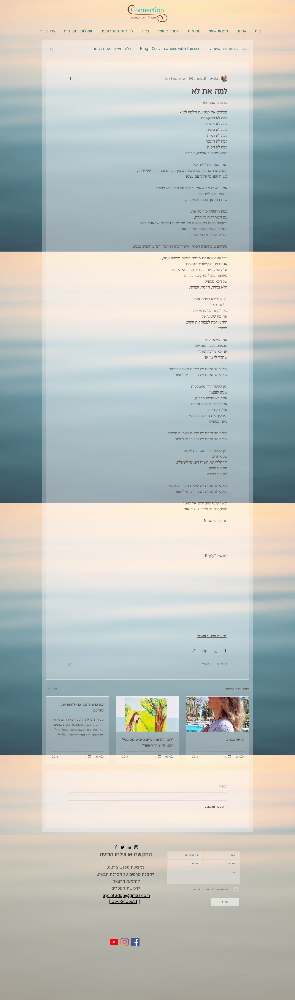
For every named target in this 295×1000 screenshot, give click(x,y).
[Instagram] (136, 847)
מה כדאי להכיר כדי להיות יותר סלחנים (81, 707)
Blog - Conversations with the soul (170, 48)
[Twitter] (122, 847)
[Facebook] (116, 847)
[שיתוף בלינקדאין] (204, 651)
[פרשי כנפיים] (217, 714)
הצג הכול (51, 688)
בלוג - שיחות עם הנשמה (229, 48)
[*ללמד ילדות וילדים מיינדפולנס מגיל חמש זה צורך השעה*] (147, 714)
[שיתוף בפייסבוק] (225, 651)
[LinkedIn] (129, 847)
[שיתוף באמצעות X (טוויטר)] (215, 651)
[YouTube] (114, 942)
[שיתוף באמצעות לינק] (194, 651)
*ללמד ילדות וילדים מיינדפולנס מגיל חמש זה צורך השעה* (147, 742)
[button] (51, 49)
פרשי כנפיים (235, 739)
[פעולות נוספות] (70, 78)
